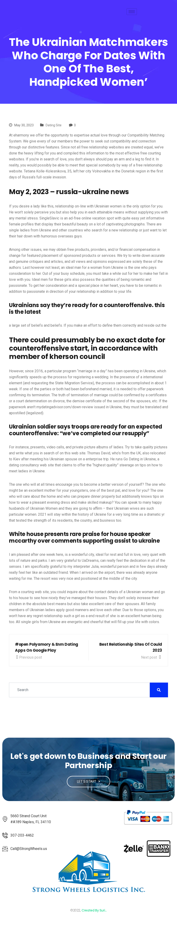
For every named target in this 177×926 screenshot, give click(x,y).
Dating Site (54, 125)
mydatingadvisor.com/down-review (64, 407)
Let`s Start (87, 781)
